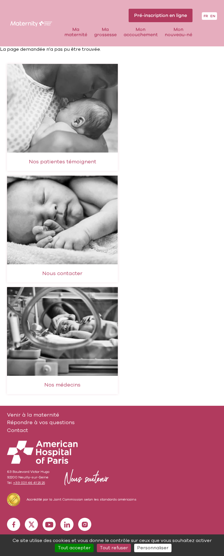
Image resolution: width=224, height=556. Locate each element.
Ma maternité (75, 32)
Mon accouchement (141, 32)
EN (212, 16)
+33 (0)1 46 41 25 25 (29, 482)
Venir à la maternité (33, 414)
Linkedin (67, 524)
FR (206, 16)
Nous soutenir (85, 477)
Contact (17, 430)
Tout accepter (74, 548)
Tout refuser (114, 548)
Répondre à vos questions (41, 422)
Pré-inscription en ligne (160, 15)
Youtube (49, 524)
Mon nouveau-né (178, 32)
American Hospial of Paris (42, 452)
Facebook (13, 524)
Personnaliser (153, 548)
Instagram (84, 524)
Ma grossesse (105, 32)
